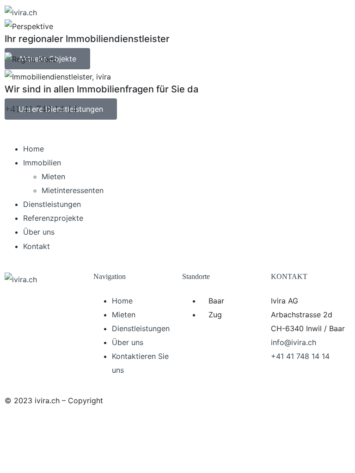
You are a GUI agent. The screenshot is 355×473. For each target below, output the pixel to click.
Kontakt (36, 246)
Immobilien (42, 162)
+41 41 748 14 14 (41, 109)
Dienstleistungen (52, 204)
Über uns (39, 231)
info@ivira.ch (293, 342)
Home (33, 148)
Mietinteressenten (73, 190)
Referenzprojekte (53, 218)
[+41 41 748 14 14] (16, 86)
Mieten (53, 176)
